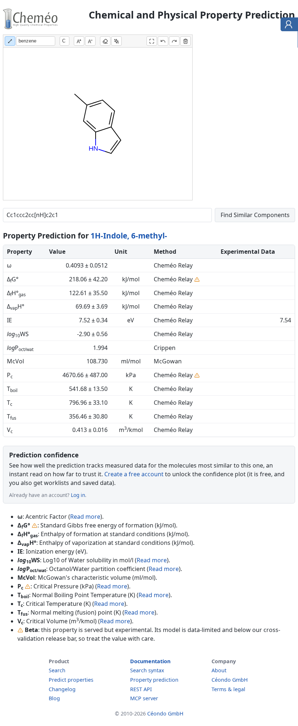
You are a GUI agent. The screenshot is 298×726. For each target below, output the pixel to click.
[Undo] (163, 41)
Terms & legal (228, 689)
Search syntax (147, 670)
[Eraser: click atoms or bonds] (105, 41)
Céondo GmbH (230, 679)
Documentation (150, 661)
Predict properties (71, 679)
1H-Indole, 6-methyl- (128, 236)
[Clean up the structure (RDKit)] (116, 41)
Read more (85, 517)
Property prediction (154, 679)
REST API (141, 689)
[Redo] (174, 41)
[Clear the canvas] (185, 41)
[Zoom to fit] (151, 41)
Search (57, 670)
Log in (78, 495)
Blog (54, 698)
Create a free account (134, 474)
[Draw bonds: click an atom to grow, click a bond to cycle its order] (10, 41)
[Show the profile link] (287, 25)
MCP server (144, 698)
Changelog (62, 689)
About (219, 670)
